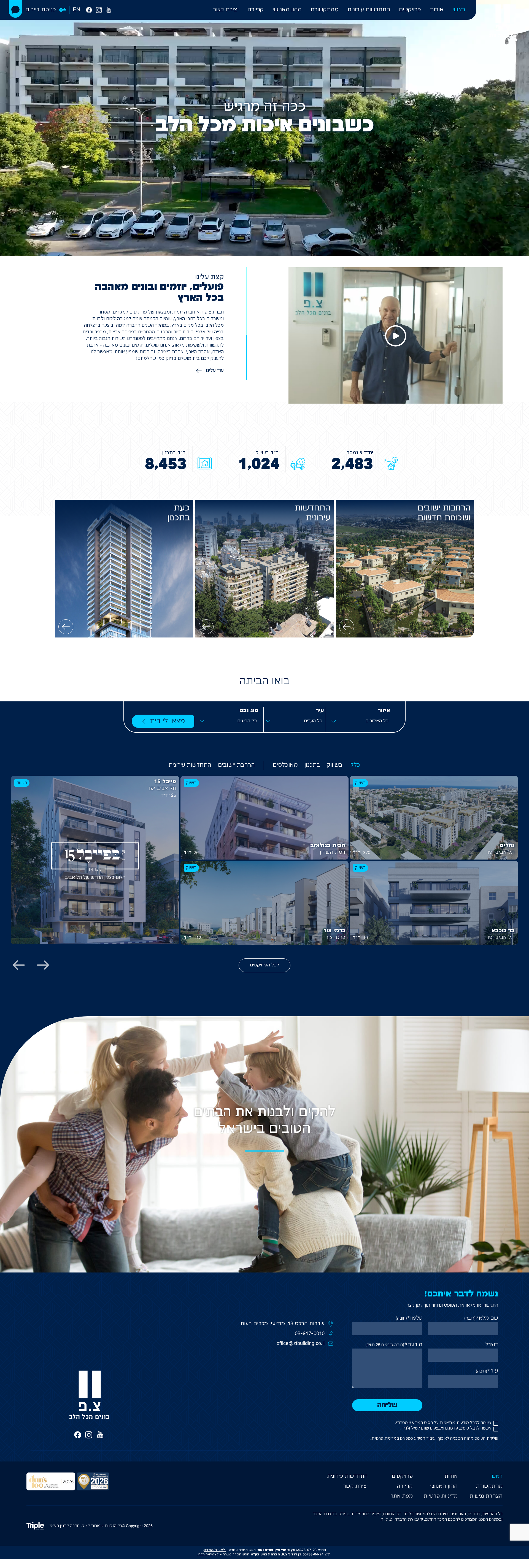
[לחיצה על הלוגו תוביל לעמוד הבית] (502, 20)
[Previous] (43, 965)
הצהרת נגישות (486, 1496)
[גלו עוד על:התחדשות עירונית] (206, 626)
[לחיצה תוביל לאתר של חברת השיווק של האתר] (38, 1525)
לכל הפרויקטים (264, 965)
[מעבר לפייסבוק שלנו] (89, 10)
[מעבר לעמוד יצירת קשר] (15, 9)
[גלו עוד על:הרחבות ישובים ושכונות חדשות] (346, 626)
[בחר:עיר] (295, 721)
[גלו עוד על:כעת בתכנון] (65, 626)
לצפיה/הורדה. (208, 1554)
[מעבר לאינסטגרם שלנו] (99, 10)
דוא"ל (491, 1344)
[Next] (18, 965)
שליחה (387, 1405)
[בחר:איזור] (360, 721)
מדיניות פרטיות (383, 1439)
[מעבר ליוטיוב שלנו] (109, 10)
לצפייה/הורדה (214, 1550)
